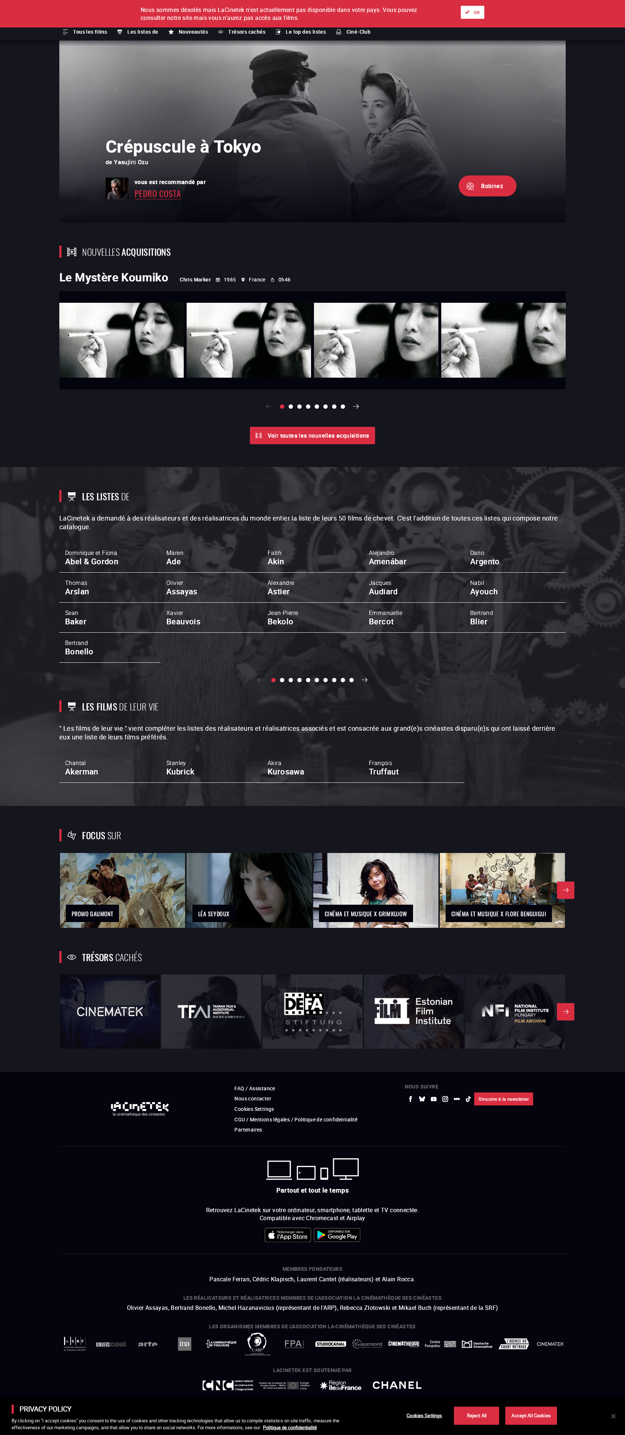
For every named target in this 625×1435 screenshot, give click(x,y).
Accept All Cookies (530, 1415)
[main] (312, 1416)
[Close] (613, 1416)
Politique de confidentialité (290, 1427)
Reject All (476, 1415)
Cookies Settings (424, 1415)
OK (477, 12)
